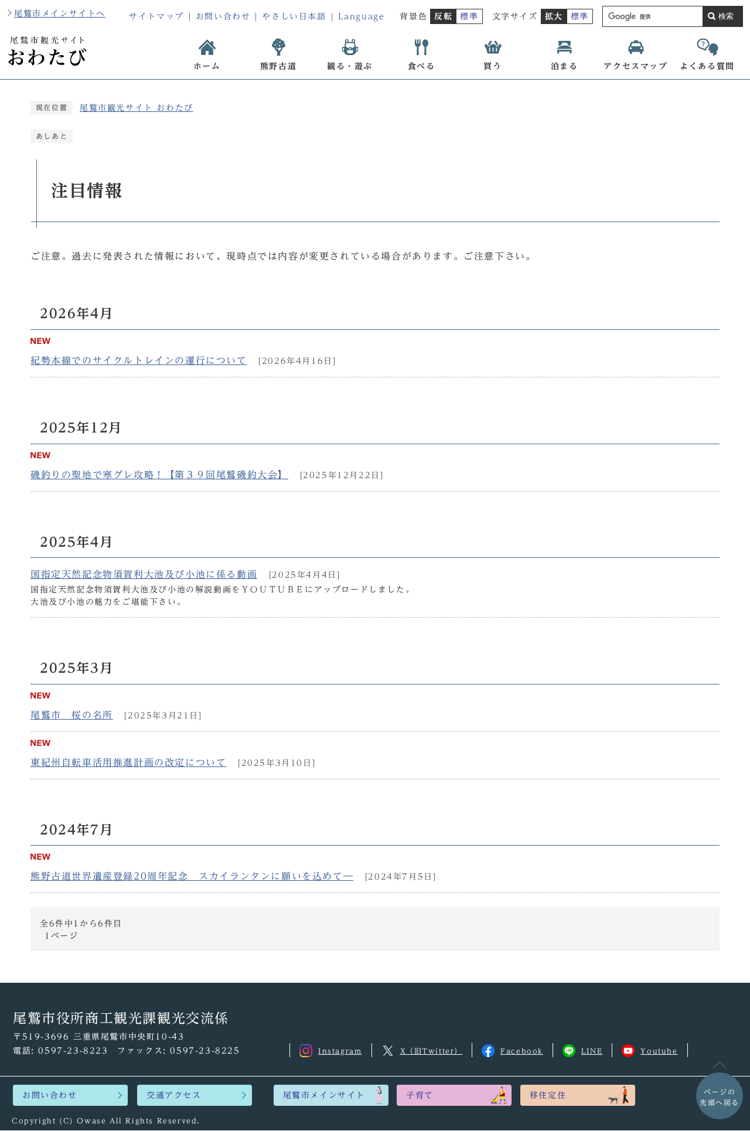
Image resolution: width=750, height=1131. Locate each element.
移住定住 (548, 1095)
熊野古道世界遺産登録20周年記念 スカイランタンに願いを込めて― (191, 876)
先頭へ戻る (719, 1097)
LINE (591, 1050)
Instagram (340, 1050)
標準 (469, 16)
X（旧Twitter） (431, 1050)
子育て (420, 1095)
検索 (726, 16)
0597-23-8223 (73, 1051)
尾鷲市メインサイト (324, 1095)
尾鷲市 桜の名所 (71, 715)
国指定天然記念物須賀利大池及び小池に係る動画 (143, 574)
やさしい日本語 (294, 16)
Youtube (658, 1050)
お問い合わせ (223, 16)
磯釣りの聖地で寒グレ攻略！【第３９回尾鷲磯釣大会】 (159, 474)
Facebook (521, 1050)
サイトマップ (156, 16)
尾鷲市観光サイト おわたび (136, 108)
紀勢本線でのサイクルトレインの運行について (138, 360)
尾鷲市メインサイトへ (59, 13)
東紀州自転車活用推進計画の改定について (128, 762)
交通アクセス (174, 1095)
